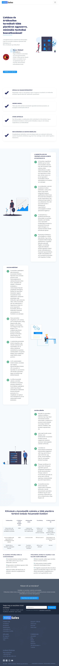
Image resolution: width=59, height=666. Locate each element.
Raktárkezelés (6, 627)
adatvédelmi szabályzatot (45, 610)
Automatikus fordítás (8, 631)
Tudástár (33, 647)
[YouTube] (12, 660)
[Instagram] (9, 660)
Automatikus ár (6, 629)
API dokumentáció (35, 645)
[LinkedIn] (4, 660)
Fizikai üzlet (33, 627)
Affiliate (33, 641)
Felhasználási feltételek (49, 663)
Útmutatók (33, 636)
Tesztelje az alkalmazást (29, 598)
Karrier (32, 640)
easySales (13, 663)
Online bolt (33, 623)
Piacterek (33, 625)
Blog (32, 638)
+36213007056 (6, 654)
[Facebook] (6, 660)
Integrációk (5, 638)
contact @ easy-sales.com (9, 656)
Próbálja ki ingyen (10, 71)
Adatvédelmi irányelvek (37, 663)
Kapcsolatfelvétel (7, 652)
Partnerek (33, 643)
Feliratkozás (52, 607)
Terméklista (6, 623)
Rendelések (6, 625)
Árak (4, 640)
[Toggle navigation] (55, 2)
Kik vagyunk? (6, 636)
